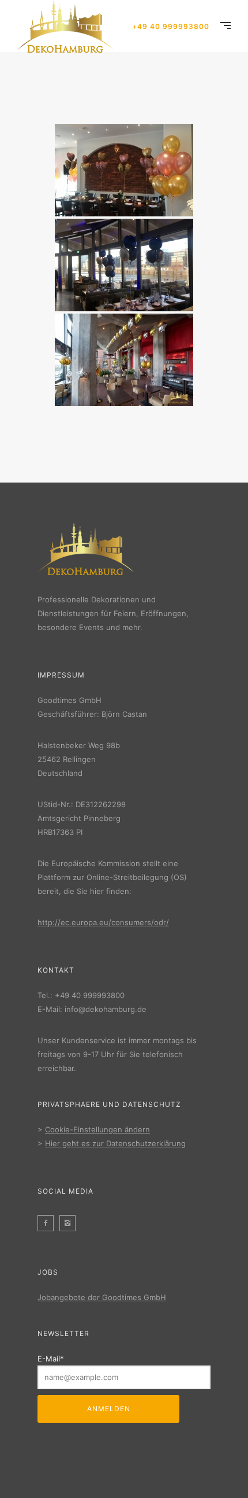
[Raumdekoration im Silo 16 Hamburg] (124, 360)
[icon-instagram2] (70, 1223)
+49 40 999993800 (170, 26)
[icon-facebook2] (48, 1223)
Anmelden (108, 1408)
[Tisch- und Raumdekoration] (124, 170)
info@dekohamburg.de (105, 1009)
